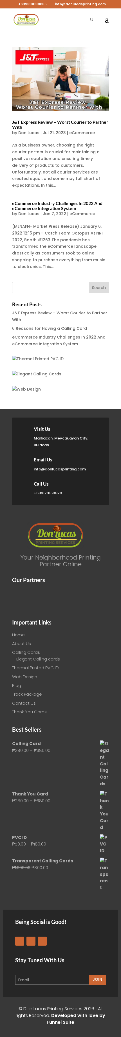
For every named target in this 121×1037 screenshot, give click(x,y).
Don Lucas (28, 133)
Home (18, 635)
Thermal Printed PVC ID (35, 668)
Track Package (27, 694)
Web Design (24, 677)
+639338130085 (32, 4)
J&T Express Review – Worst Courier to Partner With (60, 124)
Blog (16, 685)
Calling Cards (26, 652)
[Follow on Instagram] (30, 941)
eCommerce (82, 133)
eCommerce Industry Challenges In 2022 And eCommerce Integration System (57, 205)
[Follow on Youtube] (42, 941)
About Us (21, 643)
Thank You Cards (29, 712)
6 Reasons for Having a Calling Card (49, 328)
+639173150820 (48, 493)
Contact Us (24, 703)
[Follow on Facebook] (19, 941)
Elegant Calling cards (38, 659)
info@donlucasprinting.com (60, 469)
